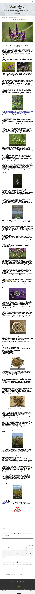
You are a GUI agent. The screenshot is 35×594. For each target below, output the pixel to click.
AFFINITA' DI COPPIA (9, 564)
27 (17, 555)
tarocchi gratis (8, 574)
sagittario (9, 571)
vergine (21, 574)
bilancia (30, 564)
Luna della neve (5, 568)
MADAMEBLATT (25, 568)
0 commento (11, 516)
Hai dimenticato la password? (6, 535)
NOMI (12, 570)
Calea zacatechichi (8, 280)
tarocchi (4, 574)
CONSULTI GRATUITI (26, 565)
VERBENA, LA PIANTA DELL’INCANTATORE (17, 45)
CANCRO (4, 565)
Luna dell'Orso (27, 567)
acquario (4, 564)
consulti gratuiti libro (13, 567)
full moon (19, 567)
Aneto (15, 281)
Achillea (23, 315)
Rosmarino (17, 379)
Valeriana (20, 161)
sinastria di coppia (28, 571)
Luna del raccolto (10, 568)
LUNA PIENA (20, 568)
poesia (21, 570)
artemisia (26, 564)
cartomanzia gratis (13, 565)
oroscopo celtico (16, 570)
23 (30, 553)
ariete (23, 564)
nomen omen (8, 570)
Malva (20, 315)
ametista (14, 564)
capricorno (7, 565)
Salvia (13, 571)
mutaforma (29, 568)
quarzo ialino (4, 571)
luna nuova (16, 568)
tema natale (13, 574)
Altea (28, 466)
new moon (4, 570)
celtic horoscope (20, 565)
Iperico (7, 310)
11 (8, 552)
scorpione (16, 571)
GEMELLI (23, 567)
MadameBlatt (19, 46)
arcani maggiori (19, 564)
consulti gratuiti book (6, 567)
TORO (17, 574)
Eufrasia (17, 315)
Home (3, 17)
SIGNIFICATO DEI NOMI (22, 571)
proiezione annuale (26, 570)
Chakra (11, 450)
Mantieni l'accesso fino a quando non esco (8, 530)
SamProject (22, 589)
